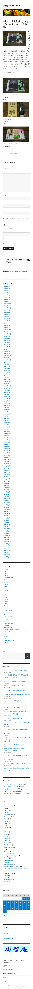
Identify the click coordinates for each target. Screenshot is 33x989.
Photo (6, 584)
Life (5, 595)
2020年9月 (7, 440)
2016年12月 (7, 537)
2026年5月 (7, 293)
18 (8, 908)
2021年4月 (7, 425)
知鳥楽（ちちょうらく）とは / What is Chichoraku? (13, 961)
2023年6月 (7, 368)
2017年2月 (7, 533)
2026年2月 (7, 299)
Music (6, 586)
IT (4, 612)
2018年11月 (7, 487)
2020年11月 (7, 435)
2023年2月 (7, 377)
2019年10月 (7, 464)
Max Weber (7, 580)
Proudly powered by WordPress (20, 986)
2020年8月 (7, 442)
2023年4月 (7, 373)
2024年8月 (7, 338)
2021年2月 (7, 429)
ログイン (6, 931)
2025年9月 (7, 310)
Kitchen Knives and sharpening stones (16, 632)
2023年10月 (7, 360)
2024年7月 (7, 340)
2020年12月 (7, 433)
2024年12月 (7, 329)
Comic (6, 582)
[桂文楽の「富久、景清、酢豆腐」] (16, 85)
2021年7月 (7, 418)
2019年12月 (7, 459)
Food (5, 597)
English (6, 593)
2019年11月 (7, 461)
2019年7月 (7, 470)
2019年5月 (7, 474)
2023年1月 (7, 379)
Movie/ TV (7, 569)
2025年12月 (7, 303)
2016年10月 (7, 541)
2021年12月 (7, 407)
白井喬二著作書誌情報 (9, 973)
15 (24, 905)
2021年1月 (7, 431)
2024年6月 (7, 342)
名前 (4, 195)
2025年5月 (7, 319)
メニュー (27, 5)
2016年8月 (7, 546)
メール (5, 203)
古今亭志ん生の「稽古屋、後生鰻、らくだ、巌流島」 (14, 143)
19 (12, 908)
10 (4, 905)
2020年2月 (7, 455)
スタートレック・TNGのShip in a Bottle (15, 670)
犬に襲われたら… (9, 789)
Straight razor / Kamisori (11, 629)
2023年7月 (7, 366)
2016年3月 (7, 557)
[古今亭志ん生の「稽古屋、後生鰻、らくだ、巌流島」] (16, 134)
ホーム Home (7, 981)
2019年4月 (7, 477)
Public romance (8, 577)
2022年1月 (7, 405)
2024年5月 (7, 345)
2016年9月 (7, 544)
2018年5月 (7, 500)
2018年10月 (7, 490)
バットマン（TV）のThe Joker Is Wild (15, 690)
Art (5, 588)
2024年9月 (7, 336)
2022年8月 (7, 390)
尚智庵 (4, 977)
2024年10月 (7, 334)
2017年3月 (7, 531)
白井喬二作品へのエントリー (10, 966)
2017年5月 (7, 526)
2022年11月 (7, 383)
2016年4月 (7, 554)
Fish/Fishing (8, 608)
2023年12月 (7, 355)
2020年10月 (7, 438)
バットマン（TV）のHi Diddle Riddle (14, 763)
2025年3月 (7, 323)
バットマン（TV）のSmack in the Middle (16, 755)
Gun (5, 638)
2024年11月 (7, 332)
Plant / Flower (8, 610)
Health (6, 599)
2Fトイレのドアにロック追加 (12, 707)
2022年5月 (7, 396)
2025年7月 (7, 314)
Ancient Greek (8, 623)
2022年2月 (7, 403)
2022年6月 (7, 394)
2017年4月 (7, 528)
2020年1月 (7, 457)
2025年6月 (7, 316)
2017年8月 (7, 520)
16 (28, 905)
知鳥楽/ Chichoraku (11, 6)
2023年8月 (7, 364)
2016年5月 (7, 552)
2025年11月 (7, 306)
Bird (5, 603)
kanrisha (7, 153)
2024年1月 (7, 353)
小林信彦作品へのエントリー (10, 969)
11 (8, 905)
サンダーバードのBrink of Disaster (14, 686)
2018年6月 (7, 498)
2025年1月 (7, 327)
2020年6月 (7, 446)
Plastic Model (8, 616)
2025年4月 (7, 321)
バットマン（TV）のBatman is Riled (14, 681)
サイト (4, 210)
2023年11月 (7, 358)
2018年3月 (7, 505)
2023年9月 (7, 362)
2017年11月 (7, 513)
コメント (5, 172)
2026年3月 (7, 297)
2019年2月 (7, 481)
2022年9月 (7, 388)
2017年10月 (7, 515)
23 (28, 908)
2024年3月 (7, 349)
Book (5, 573)
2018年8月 (7, 494)
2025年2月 (7, 325)
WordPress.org (8, 938)
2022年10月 (7, 386)
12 (12, 905)
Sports (6, 636)
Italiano (6, 621)
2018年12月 (7, 485)
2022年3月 (7, 401)
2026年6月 (7, 290)
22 (24, 908)
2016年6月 (7, 550)
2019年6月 (7, 472)
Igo (5, 571)
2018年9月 (7, 492)
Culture (6, 590)
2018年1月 (7, 509)
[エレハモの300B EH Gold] (16, 109)
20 (16, 908)
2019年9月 (7, 466)
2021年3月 (7, 427)
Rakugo (21, 153)
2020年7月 (7, 444)
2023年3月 (7, 375)
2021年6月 (7, 420)
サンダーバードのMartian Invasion (14, 744)
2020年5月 (7, 448)
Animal (6, 606)
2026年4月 (7, 295)
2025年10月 (7, 308)
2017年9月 (7, 518)
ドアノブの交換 (8, 759)
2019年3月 (7, 479)
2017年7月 (7, 522)
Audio (6, 575)
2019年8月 (7, 468)
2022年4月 (7, 399)
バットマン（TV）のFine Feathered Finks (16, 729)
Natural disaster (9, 640)
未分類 (6, 642)
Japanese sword (9, 634)
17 (4, 908)
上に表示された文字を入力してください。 (13, 229)
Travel (6, 614)
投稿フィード (7, 934)
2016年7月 (7, 548)
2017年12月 (7, 511)
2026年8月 (7, 286)
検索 (4, 651)
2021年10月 (7, 412)
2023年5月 (7, 371)
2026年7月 (7, 288)
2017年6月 (7, 524)
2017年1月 (7, 535)
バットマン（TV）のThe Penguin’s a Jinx (16, 718)
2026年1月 (7, 301)
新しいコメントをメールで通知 (9, 240)
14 (20, 905)
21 (20, 908)
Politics (6, 601)
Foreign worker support (11, 619)
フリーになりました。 (10, 784)
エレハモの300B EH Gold (8, 119)
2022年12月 (7, 381)
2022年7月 (7, 392)
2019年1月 (7, 483)
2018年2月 (7, 507)
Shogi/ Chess (8, 627)
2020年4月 (7, 451)
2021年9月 (7, 414)
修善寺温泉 (7, 733)
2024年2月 (7, 351)
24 (4, 912)
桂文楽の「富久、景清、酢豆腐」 (10, 95)
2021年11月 (7, 409)
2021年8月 (7, 416)
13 (16, 905)
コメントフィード (9, 936)
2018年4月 (7, 503)
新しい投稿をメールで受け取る (9, 245)
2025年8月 (7, 312)
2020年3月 (7, 453)
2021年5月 (7, 422)
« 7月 (8, 918)
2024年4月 (7, 347)
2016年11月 (7, 539)
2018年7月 (7, 496)
